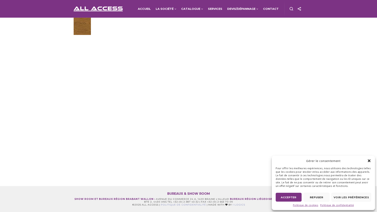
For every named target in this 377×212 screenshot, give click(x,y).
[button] (369, 161)
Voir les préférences (351, 197)
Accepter (288, 197)
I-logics (239, 204)
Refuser (316, 197)
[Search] (291, 9)
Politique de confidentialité (337, 205)
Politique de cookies (305, 205)
